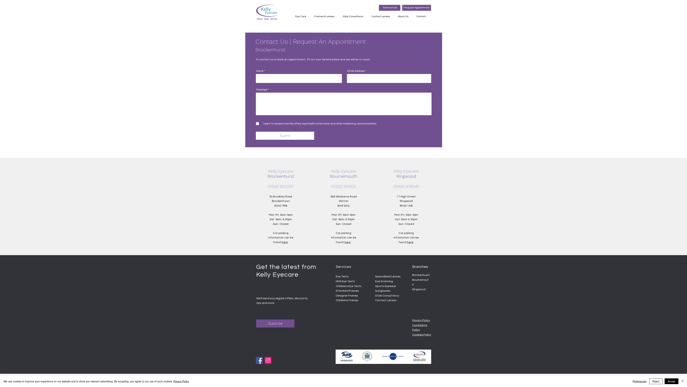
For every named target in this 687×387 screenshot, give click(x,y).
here (285, 242)
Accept (671, 381)
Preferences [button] (639, 381)
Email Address (355, 71)
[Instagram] (268, 360)
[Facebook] (259, 360)
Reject (655, 381)
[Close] (683, 381)
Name (260, 71)
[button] (302, 16)
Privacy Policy (181, 381)
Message (261, 89)
